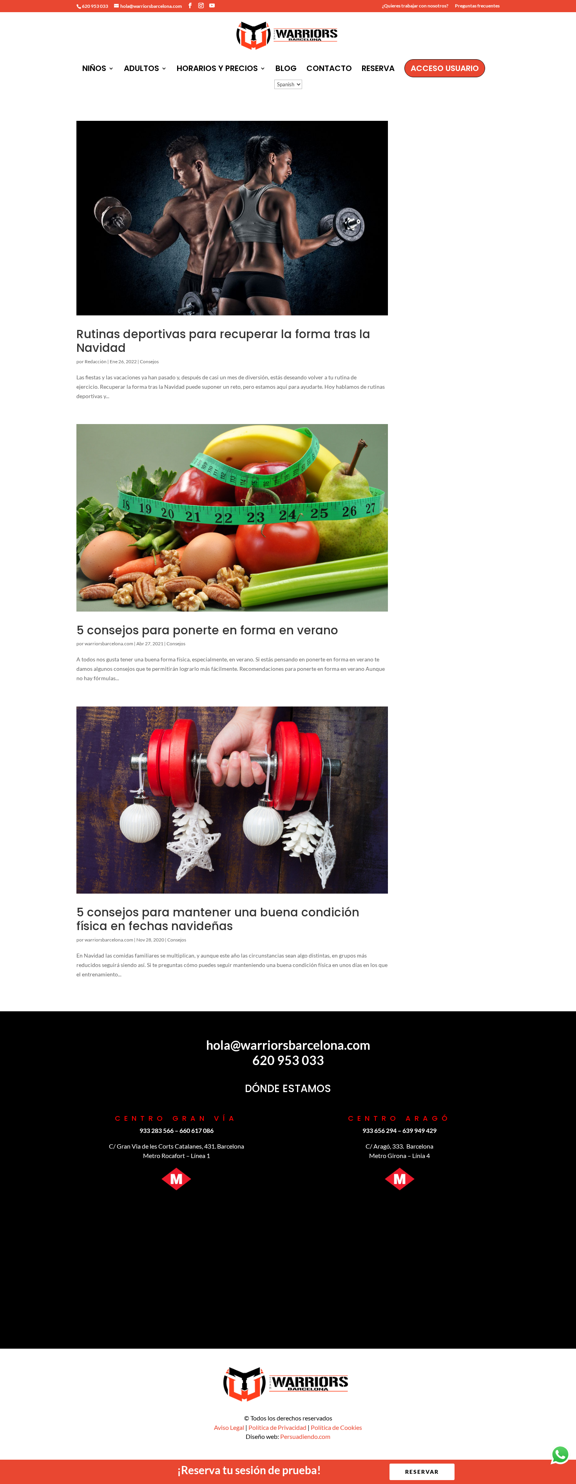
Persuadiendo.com (305, 1436)
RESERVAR (422, 1471)
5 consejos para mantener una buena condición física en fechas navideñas (217, 919)
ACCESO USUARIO (445, 68)
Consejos (149, 361)
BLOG (286, 70)
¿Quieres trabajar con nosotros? (415, 6)
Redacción (96, 361)
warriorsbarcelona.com (109, 643)
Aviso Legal (229, 1427)
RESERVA (378, 70)
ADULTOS (141, 70)
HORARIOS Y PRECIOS (217, 70)
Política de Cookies (336, 1427)
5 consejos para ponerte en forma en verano (207, 630)
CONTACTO (329, 70)
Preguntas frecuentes (477, 6)
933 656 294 (379, 1130)
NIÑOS (94, 70)
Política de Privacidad (277, 1427)
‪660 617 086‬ (196, 1130)
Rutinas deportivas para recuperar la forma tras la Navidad (223, 341)
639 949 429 (419, 1130)
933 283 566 (156, 1130)
